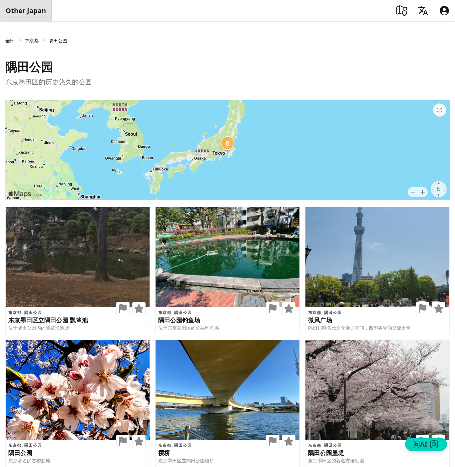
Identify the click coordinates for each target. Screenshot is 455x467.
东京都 (32, 40)
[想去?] (139, 308)
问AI (420, 444)
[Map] (401, 10)
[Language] (423, 10)
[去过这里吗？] (123, 308)
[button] (123, 308)
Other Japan (26, 10)
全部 (10, 40)
